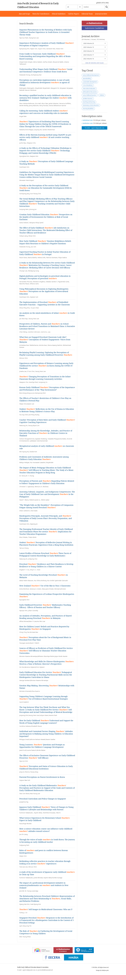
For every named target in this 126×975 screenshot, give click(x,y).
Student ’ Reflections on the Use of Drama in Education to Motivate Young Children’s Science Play (46, 410)
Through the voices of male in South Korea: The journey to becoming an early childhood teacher (47, 840)
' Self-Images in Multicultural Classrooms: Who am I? (45, 909)
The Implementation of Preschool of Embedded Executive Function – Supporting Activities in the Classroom (44, 303)
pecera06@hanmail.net (45, 970)
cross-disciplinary (88, 85)
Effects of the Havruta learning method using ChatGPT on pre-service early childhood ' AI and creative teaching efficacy (45, 137)
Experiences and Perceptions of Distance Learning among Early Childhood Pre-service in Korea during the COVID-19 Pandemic (46, 365)
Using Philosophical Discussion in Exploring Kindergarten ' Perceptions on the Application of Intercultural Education (43, 291)
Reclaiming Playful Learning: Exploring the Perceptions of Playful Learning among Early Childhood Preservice (45, 353)
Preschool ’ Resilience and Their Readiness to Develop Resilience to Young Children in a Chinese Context (46, 565)
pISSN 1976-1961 (102, 3)
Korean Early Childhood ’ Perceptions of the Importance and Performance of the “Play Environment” (47, 388)
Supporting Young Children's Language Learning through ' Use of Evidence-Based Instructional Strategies (43, 697)
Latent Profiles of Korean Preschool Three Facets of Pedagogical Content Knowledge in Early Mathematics (45, 554)
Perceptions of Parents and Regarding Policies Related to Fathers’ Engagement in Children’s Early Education (46, 482)
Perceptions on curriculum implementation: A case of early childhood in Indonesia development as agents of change (44, 82)
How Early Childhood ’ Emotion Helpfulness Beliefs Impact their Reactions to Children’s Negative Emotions (45, 242)
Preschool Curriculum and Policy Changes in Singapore (42, 799)
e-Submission (94, 23)
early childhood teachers (89, 95)
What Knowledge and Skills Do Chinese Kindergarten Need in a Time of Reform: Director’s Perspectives (46, 662)
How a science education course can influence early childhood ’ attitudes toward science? (45, 830)
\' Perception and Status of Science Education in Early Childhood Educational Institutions (46, 767)
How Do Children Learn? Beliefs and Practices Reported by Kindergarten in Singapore (44, 627)
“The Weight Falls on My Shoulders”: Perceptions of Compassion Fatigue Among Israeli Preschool (46, 506)
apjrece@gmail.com (97, 128)
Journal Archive (101, 14)
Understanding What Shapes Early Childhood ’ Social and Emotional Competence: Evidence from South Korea (45, 70)
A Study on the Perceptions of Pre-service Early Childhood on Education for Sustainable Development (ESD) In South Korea (45, 188)
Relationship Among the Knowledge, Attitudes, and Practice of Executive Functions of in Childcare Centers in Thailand (45, 433)
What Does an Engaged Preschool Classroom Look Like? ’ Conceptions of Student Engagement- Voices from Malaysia (44, 339)
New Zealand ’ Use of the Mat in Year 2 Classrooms (44, 586)
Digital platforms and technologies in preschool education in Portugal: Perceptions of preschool (45, 277)
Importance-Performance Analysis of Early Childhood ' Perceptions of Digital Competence (46, 44)
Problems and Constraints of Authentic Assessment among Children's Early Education (44, 458)
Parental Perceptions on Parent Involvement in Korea (42, 777)
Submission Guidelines (94, 28)
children (102, 95)
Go (106, 7)
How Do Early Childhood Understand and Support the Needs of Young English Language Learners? (46, 721)
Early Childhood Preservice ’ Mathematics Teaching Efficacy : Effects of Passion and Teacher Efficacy (45, 606)
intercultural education (89, 88)
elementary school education (91, 105)
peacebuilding (87, 78)
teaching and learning (89, 102)
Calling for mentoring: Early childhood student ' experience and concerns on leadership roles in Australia (43, 112)
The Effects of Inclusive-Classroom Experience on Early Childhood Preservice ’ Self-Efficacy (47, 756)
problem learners (88, 98)
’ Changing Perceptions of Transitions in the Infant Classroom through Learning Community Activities (45, 377)
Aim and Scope (24, 14)
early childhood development (91, 75)
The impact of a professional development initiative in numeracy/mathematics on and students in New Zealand (43, 885)
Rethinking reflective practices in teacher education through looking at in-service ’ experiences (44, 862)
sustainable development (90, 82)
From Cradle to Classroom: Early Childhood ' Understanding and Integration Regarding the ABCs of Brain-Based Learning (45, 56)
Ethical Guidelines (58, 14)
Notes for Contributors (40, 14)
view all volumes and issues (94, 63)
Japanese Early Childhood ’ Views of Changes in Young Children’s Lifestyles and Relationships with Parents (46, 808)
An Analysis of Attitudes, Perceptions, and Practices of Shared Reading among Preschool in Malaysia (45, 617)
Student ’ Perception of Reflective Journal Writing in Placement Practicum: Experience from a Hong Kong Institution (46, 543)
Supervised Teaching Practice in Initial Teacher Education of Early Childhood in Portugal (44, 253)
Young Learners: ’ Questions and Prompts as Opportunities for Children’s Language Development (42, 745)
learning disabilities (88, 108)
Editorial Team (87, 14)
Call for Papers (73, 14)
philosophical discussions (90, 92)
